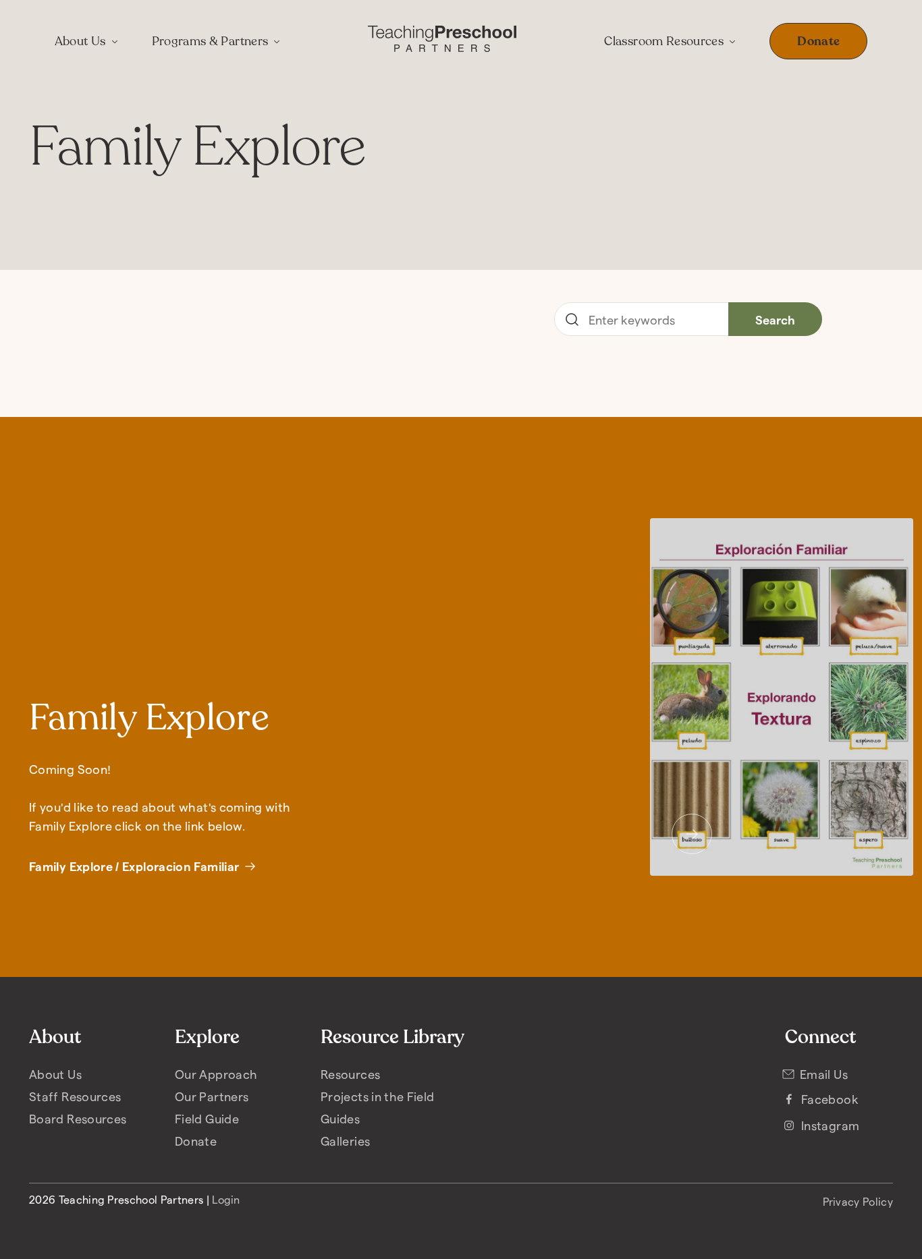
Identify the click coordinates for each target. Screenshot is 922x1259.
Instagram (830, 1125)
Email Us (824, 1074)
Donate (818, 41)
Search (775, 319)
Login (226, 1199)
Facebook (830, 1099)
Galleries (345, 1141)
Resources (350, 1074)
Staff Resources (75, 1096)
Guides (340, 1118)
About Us (80, 41)
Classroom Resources (664, 41)
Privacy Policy (858, 1201)
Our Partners (211, 1096)
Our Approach (216, 1074)
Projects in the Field (378, 1096)
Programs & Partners (210, 41)
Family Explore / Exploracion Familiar (134, 866)
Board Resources (77, 1118)
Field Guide (207, 1118)
